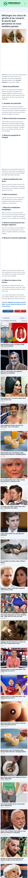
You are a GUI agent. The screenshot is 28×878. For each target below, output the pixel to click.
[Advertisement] (14, 59)
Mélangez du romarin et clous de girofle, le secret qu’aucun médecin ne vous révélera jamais (14, 304)
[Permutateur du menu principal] (24, 3)
